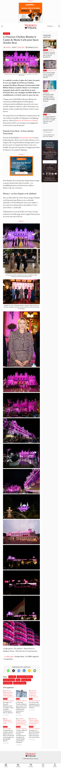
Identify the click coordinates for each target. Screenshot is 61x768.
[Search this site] (59, 26)
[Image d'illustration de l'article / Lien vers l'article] (8, 721)
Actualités (12, 677)
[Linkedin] (24, 670)
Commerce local (51, 70)
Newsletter (31, 766)
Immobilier (51, 50)
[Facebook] (18, 670)
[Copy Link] (29, 670)
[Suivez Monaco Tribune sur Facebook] (46, 173)
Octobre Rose (26, 680)
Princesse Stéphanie (8, 700)
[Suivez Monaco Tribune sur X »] (43, 173)
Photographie (7, 728)
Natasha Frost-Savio (26, 137)
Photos (6, 33)
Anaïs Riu (8, 47)
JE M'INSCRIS (50, 167)
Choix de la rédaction (24, 677)
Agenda (45, 90)
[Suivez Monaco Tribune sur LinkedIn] (52, 173)
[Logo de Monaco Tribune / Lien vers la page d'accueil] (30, 26)
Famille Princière (9, 680)
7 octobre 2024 (20, 47)
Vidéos (43, 766)
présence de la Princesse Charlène (27, 120)
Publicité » (21, 154)
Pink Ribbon (8, 683)
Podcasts (55, 766)
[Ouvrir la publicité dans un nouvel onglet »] (30, 12)
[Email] (34, 670)
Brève (17, 698)
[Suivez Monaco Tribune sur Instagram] (49, 173)
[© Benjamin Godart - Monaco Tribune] (49, 108)
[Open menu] (2, 25)
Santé (18, 680)
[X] (13, 670)
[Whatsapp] (8, 670)
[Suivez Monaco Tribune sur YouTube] (55, 173)
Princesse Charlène (19, 683)
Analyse (45, 50)
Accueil (5, 766)
